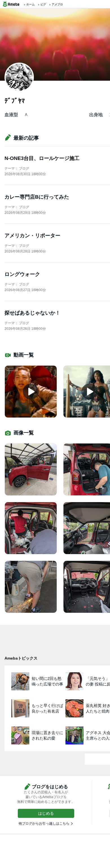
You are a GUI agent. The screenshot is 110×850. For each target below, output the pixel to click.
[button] (46, 813)
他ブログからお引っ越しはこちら (44, 823)
